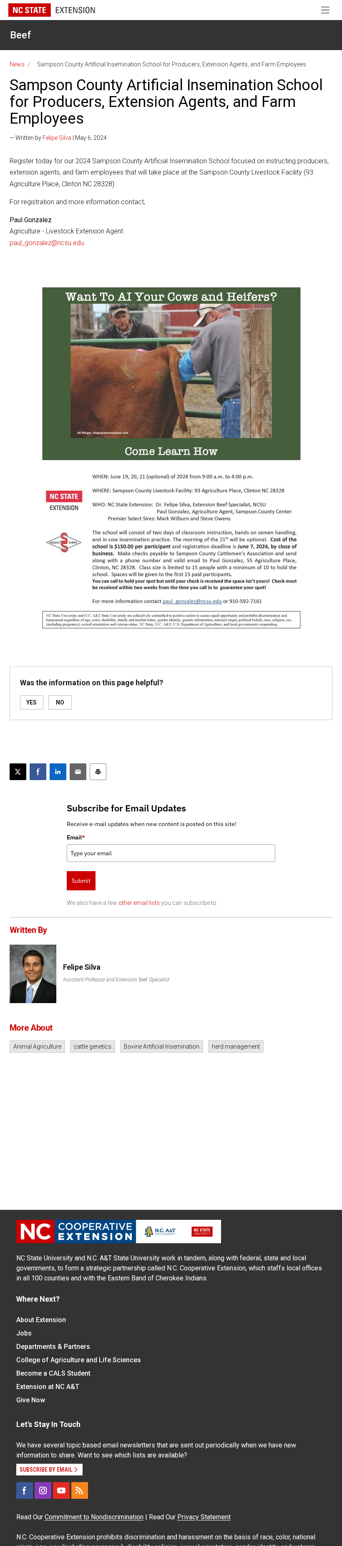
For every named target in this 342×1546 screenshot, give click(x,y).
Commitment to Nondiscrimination (94, 1517)
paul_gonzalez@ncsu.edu (47, 243)
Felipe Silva (57, 137)
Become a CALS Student (53, 1373)
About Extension (41, 1320)
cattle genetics (92, 1046)
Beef (20, 35)
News (17, 64)
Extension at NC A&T (47, 1387)
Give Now (30, 1400)
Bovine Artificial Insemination (161, 1046)
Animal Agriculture (37, 1046)
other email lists (139, 903)
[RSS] (79, 1490)
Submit (81, 881)
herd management (236, 1046)
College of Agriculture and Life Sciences (78, 1360)
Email (76, 837)
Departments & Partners (53, 1347)
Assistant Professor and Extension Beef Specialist (116, 980)
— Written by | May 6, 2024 (58, 137)
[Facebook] (24, 1490)
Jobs (24, 1333)
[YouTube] (61, 1490)
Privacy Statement (204, 1517)
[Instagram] (43, 1490)
